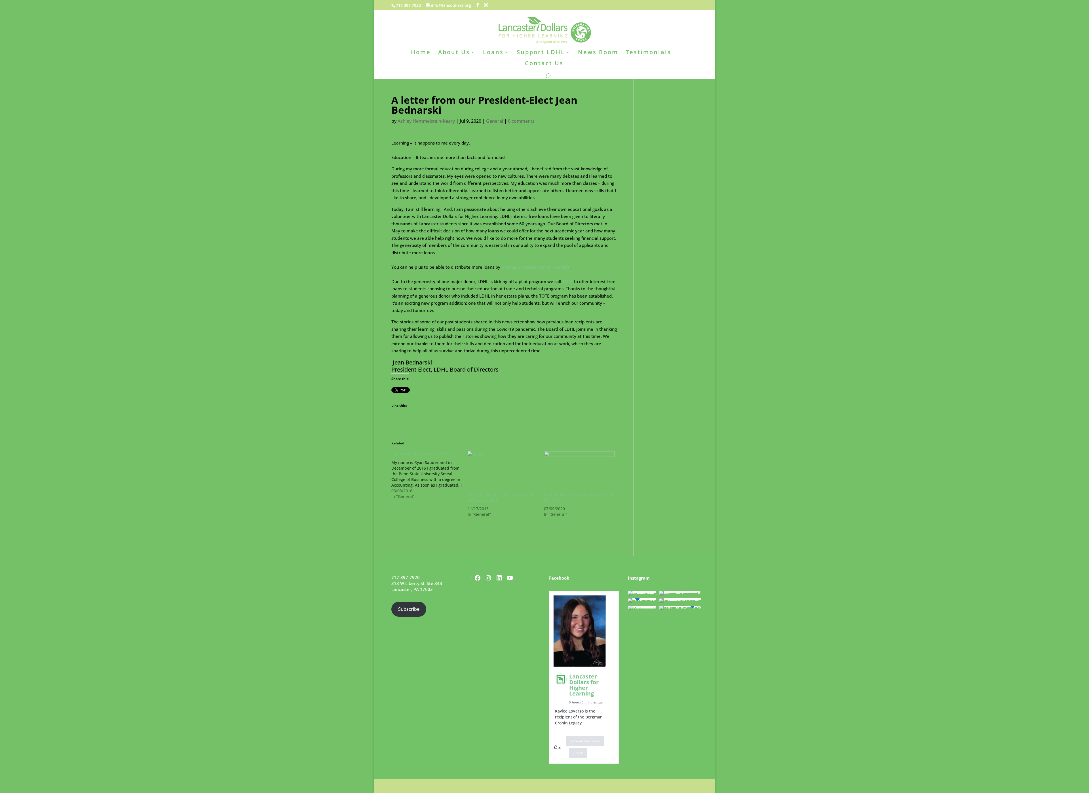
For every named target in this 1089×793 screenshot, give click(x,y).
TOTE (567, 281)
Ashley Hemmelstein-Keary (426, 121)
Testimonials (648, 53)
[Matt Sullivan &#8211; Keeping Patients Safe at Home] (579, 471)
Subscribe (408, 609)
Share (578, 752)
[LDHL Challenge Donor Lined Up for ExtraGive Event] (503, 471)
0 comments (521, 121)
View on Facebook (585, 741)
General (494, 121)
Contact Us (544, 64)
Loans (493, 53)
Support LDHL (541, 53)
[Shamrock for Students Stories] (429, 475)
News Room (598, 53)
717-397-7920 (405, 577)
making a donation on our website (535, 267)
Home (421, 53)
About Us (454, 53)
